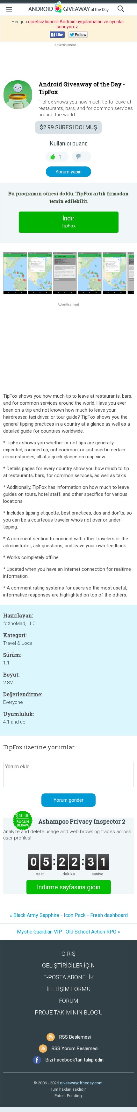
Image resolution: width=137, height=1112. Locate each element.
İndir (68, 221)
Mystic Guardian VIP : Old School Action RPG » (68, 932)
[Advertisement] (68, 63)
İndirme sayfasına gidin (68, 887)
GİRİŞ (68, 953)
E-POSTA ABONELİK (68, 977)
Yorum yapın (68, 172)
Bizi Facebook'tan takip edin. (75, 1060)
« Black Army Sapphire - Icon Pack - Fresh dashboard (69, 915)
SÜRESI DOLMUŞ (68, 127)
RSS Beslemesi (75, 1037)
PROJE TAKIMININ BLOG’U (69, 1012)
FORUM (68, 1000)
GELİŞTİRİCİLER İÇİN (68, 965)
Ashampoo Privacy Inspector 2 (81, 821)
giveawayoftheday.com (81, 1083)
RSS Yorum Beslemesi (75, 1048)
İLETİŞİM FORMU (68, 989)
